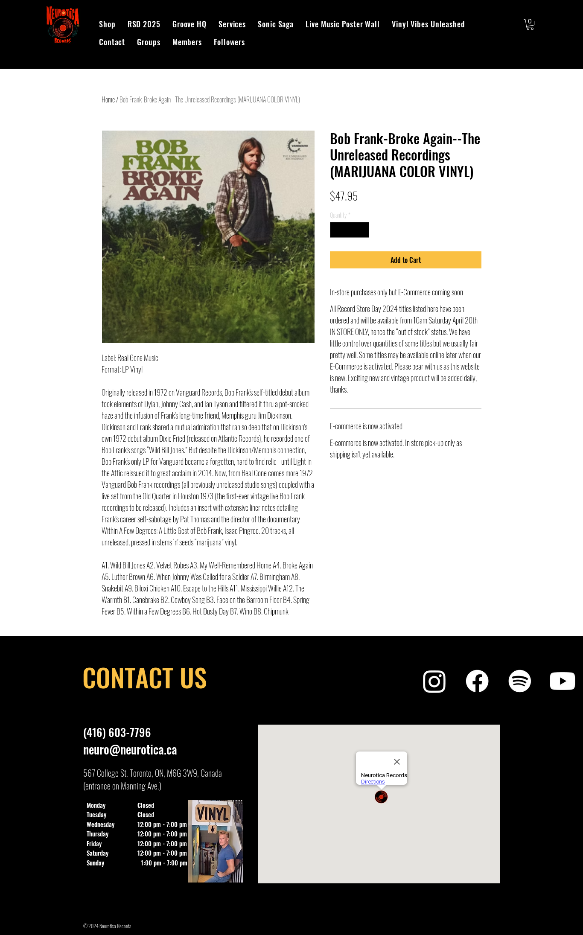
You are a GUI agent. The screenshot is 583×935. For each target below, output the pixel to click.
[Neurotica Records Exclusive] (562, 681)
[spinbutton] (349, 229)
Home (108, 99)
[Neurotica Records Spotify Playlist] (520, 681)
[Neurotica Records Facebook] (477, 681)
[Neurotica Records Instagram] (434, 681)
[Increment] (362, 229)
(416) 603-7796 (117, 732)
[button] (530, 24)
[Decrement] (336, 229)
